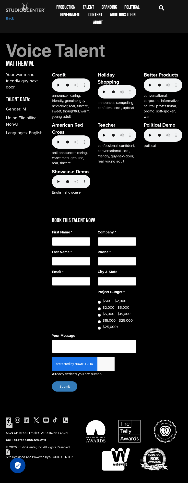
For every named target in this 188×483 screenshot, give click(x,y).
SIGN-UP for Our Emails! (22, 432)
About (98, 22)
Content (95, 14)
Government (70, 14)
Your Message (64, 335)
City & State (107, 271)
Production (65, 7)
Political (132, 7)
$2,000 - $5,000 (116, 307)
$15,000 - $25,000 (118, 320)
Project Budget (111, 292)
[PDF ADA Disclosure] (8, 451)
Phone (104, 252)
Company (107, 232)
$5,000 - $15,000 (116, 313)
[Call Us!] (65, 419)
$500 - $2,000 (114, 300)
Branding (109, 7)
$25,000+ (110, 326)
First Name (62, 232)
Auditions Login (123, 14)
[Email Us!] (9, 425)
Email (57, 271)
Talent (88, 7)
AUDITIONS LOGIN (54, 432)
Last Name (62, 252)
